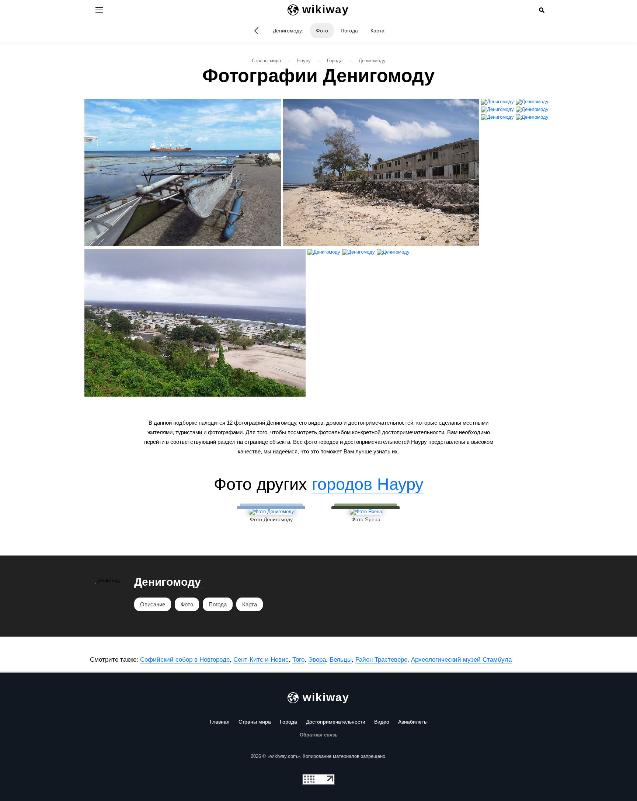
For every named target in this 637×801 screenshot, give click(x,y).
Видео (381, 722)
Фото (322, 31)
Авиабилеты (413, 722)
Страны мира (255, 722)
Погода (349, 31)
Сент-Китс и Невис (261, 659)
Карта (377, 31)
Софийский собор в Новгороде (185, 659)
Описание (152, 604)
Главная (220, 722)
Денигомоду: (288, 31)
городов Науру (368, 484)
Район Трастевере (381, 659)
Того (298, 659)
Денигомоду (167, 582)
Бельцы (341, 659)
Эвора (317, 659)
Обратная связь (319, 735)
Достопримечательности (335, 722)
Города (288, 722)
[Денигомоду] (256, 30)
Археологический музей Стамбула (461, 659)
